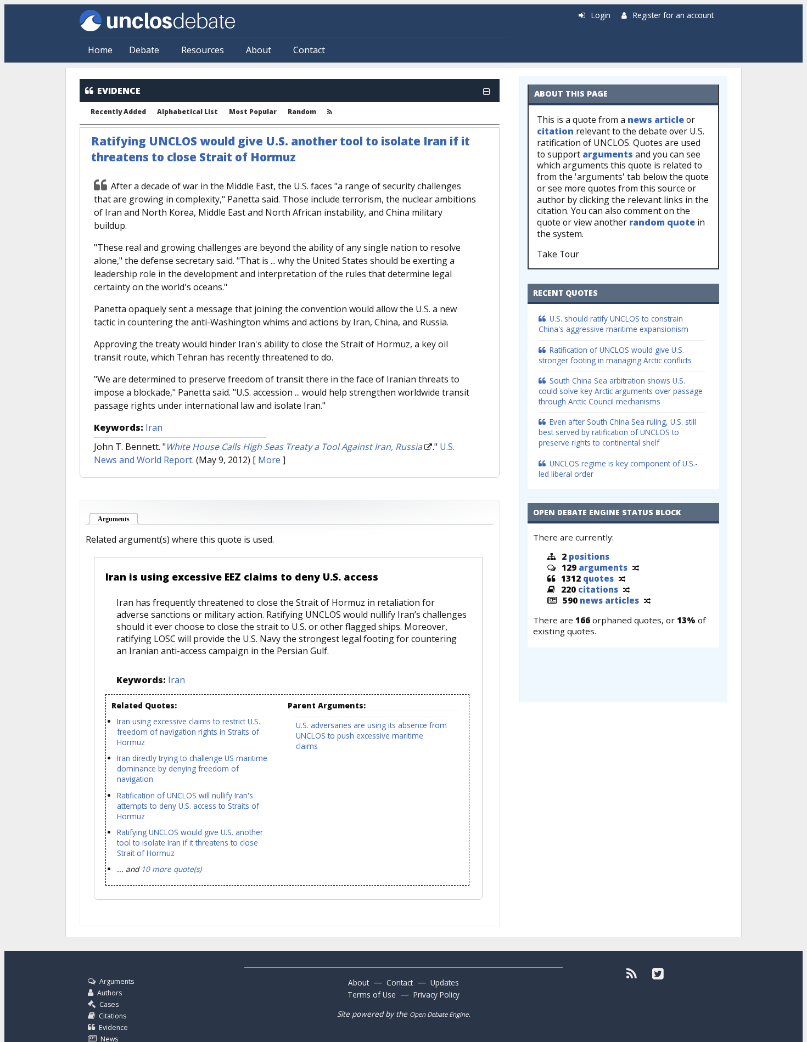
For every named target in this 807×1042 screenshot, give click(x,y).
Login (600, 15)
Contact (309, 50)
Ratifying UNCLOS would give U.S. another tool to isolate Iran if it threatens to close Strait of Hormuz (280, 149)
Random (302, 112)
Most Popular (253, 112)
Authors (109, 993)
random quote (662, 222)
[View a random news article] (647, 600)
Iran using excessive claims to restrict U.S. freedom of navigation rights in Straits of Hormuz (188, 731)
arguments (607, 154)
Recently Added (118, 112)
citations (598, 589)
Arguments (118, 519)
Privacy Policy (436, 994)
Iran (153, 427)
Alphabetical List (187, 112)
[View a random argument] (636, 567)
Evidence (113, 1027)
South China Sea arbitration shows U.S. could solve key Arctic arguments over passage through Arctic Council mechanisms (621, 391)
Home (100, 50)
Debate (144, 50)
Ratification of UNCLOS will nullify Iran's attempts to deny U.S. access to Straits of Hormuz (188, 805)
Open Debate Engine (439, 1014)
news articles (609, 600)
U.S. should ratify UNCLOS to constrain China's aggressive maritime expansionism (613, 323)
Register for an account (673, 15)
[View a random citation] (626, 589)
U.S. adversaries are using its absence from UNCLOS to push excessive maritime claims (371, 735)
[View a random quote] (622, 578)
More (269, 460)
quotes (598, 578)
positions (589, 556)
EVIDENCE (119, 91)
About (258, 50)
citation (555, 131)
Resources (202, 50)
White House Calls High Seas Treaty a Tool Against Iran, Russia (294, 447)
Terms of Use (372, 994)
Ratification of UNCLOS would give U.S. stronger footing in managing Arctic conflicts (615, 355)
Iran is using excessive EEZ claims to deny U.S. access (241, 576)
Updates (444, 982)
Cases (109, 1004)
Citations (112, 1016)
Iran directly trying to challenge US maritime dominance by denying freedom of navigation (192, 768)
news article (655, 120)
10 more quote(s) (171, 869)
